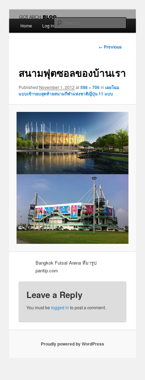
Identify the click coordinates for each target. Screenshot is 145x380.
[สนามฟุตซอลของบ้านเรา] (72, 178)
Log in (48, 25)
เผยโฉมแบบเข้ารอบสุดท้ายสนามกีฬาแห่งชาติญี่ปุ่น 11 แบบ (69, 90)
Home (26, 25)
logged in (60, 307)
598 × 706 (90, 87)
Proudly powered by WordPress (72, 344)
